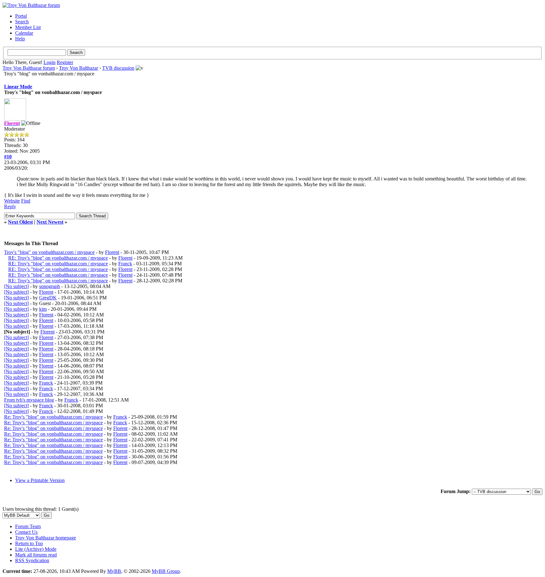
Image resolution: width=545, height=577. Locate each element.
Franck (125, 263)
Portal (21, 16)
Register (65, 62)
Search (22, 21)
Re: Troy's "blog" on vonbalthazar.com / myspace (53, 417)
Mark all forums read (36, 554)
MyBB (114, 571)
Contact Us (26, 532)
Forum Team (28, 526)
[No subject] (16, 286)
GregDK (48, 297)
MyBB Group (166, 571)
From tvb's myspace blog (29, 400)
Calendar (24, 33)
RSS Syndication (32, 560)
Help (20, 38)
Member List (28, 27)
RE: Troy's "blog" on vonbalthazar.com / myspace (58, 258)
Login (50, 62)
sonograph (49, 286)
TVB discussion (118, 68)
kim (43, 309)
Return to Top (29, 543)
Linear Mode (18, 86)
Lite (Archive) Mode (35, 549)
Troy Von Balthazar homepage (45, 537)
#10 (8, 156)
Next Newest (50, 222)
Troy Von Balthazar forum (29, 68)
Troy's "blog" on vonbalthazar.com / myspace (49, 252)
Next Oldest (20, 222)
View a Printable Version (40, 480)
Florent (112, 252)
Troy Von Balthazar (78, 68)
